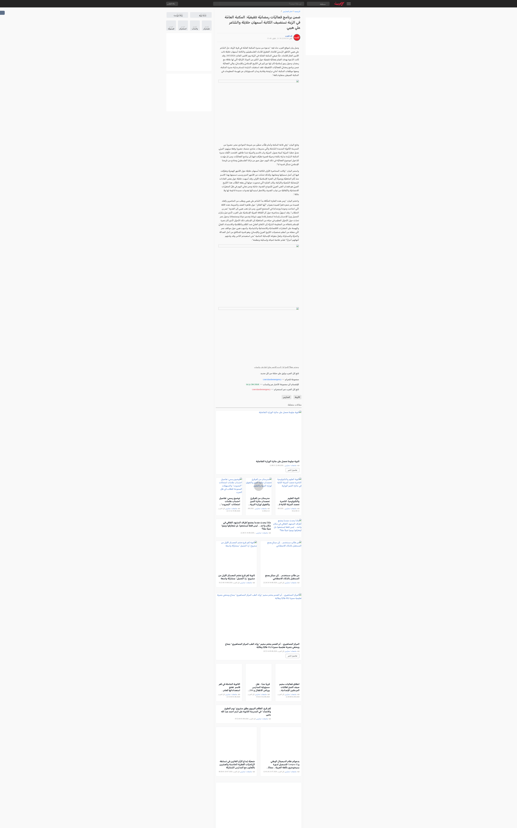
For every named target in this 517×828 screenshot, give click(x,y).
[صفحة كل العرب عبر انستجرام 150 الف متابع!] (208, 4)
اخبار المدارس (287, 11)
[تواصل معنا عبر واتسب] (186, 4)
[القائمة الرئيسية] (348, 4)
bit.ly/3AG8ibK (252, 384)
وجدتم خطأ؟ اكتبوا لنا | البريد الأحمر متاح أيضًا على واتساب (276, 367)
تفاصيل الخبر (292, 470)
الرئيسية (297, 11)
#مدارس (286, 397)
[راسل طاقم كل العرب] (192, 4)
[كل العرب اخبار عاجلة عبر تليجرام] (197, 4)
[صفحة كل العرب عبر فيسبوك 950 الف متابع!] (202, 4)
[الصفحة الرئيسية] (339, 3)
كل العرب (288, 36)
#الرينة (297, 397)
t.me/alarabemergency (272, 379)
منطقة (323, 4)
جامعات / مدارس (290, 465)
